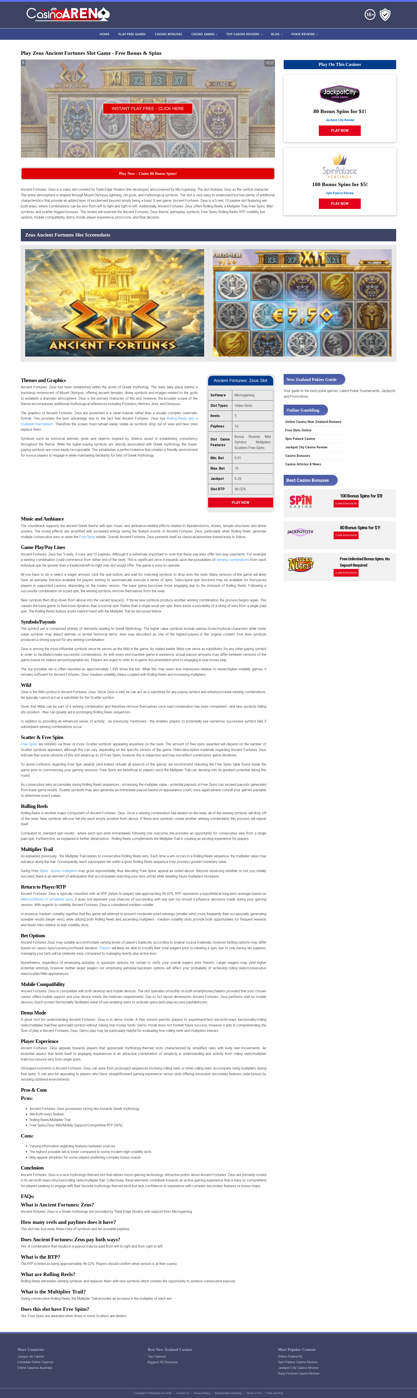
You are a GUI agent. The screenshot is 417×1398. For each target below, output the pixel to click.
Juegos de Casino (30, 1356)
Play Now (240, 502)
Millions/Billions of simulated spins (47, 899)
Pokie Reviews (303, 34)
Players (105, 948)
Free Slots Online (298, 430)
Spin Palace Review (340, 193)
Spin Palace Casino (300, 439)
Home (104, 34)
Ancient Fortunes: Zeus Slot (240, 380)
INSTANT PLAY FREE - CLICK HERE (148, 108)
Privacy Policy (202, 1393)
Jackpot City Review (340, 120)
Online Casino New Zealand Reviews (313, 422)
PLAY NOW (340, 130)
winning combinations (233, 560)
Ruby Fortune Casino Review (298, 1373)
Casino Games (203, 34)
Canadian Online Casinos (35, 1362)
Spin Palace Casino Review (298, 1362)
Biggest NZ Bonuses (163, 1362)
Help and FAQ (274, 1393)
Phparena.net (157, 1393)
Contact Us (182, 1393)
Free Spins (87, 537)
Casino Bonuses (168, 34)
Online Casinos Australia (34, 1368)
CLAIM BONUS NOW (346, 503)
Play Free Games (132, 34)
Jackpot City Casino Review (306, 447)
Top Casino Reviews (242, 34)
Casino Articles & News (303, 464)
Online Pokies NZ (290, 1356)
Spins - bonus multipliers (58, 871)
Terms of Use (254, 1393)
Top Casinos (157, 1356)
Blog (275, 34)
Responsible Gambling (228, 1393)
